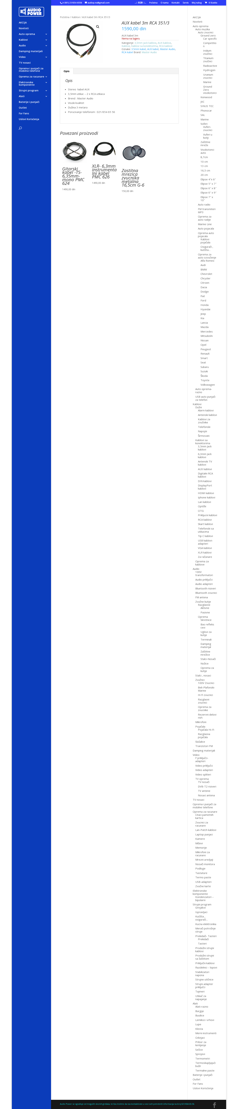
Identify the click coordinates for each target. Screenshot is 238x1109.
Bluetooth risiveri (205, 588)
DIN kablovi (205, 481)
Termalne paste (204, 1070)
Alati (22, 96)
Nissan (205, 340)
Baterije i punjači (29, 102)
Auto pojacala (206, 228)
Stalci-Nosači (208, 659)
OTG (201, 510)
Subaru (205, 367)
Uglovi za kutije (206, 633)
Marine (207, 82)
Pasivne (205, 612)
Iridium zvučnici (207, 52)
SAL (203, 115)
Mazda (205, 327)
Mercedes (207, 331)
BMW (204, 269)
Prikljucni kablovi (207, 515)
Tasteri (202, 943)
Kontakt (176, 3)
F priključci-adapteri (201, 759)
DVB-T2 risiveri (207, 786)
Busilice (199, 1015)
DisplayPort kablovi (205, 487)
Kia (202, 318)
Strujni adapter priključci (204, 985)
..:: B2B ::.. (140, 3)
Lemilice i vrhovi (204, 1020)
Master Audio (167, 49)
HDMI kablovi (206, 493)
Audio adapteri (204, 584)
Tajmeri (200, 991)
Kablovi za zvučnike (204, 420)
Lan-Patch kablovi (205, 830)
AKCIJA (23, 22)
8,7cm (204, 157)
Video (22, 57)
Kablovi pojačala (205, 240)
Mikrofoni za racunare (202, 853)
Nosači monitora (205, 864)
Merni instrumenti (205, 1033)
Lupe (198, 1024)
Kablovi (23, 40)
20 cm (204, 174)
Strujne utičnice (204, 979)
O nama (164, 3)
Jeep (203, 313)
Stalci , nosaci (203, 675)
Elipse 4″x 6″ (208, 179)
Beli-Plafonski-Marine (206, 689)
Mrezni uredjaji (204, 859)
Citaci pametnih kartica (204, 816)
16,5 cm (205, 170)
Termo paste (203, 877)
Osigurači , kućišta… (207, 248)
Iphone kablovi (206, 497)
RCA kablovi (165, 46)
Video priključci (204, 765)
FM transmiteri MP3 (207, 210)
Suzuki (204, 371)
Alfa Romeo (207, 260)
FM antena (201, 597)
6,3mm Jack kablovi (205, 455)
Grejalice (200, 907)
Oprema (203, 616)
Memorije (201, 847)
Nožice (205, 663)
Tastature (201, 873)
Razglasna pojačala (204, 735)
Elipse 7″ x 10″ (207, 198)
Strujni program (29, 90)
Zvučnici (200, 679)
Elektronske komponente (26, 83)
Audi (203, 265)
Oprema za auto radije (204, 218)
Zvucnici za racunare (201, 824)
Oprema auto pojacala (206, 234)
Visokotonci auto (207, 151)
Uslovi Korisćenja (29, 119)
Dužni (198, 407)
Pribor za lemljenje (200, 1043)
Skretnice (206, 620)
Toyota (205, 380)
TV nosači (203, 782)
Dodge (205, 291)
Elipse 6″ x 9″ (208, 192)
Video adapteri (204, 770)
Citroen (205, 282)
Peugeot (206, 349)
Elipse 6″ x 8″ (208, 188)
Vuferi (204, 123)
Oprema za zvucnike (204, 708)
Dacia (204, 287)
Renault (205, 353)
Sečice (199, 1049)
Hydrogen (209, 70)
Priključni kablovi (204, 963)
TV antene (204, 790)
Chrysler (205, 278)
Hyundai (205, 309)
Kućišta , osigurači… (201, 918)
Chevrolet (206, 274)
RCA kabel (127, 52)
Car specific (210, 38)
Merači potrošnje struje (205, 930)
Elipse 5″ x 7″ (208, 183)
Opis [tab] (67, 71)
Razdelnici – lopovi (206, 967)
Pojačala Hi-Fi (206, 729)
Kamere (200, 838)
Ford (203, 300)
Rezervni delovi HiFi (207, 716)
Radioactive (210, 65)
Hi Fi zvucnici (205, 695)
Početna (153, 3)
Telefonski (204, 427)
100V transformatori (204, 573)
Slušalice (200, 741)
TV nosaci (25, 62)
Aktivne (205, 608)
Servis (186, 3)
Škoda (204, 375)
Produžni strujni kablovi (204, 949)
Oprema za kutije (207, 669)
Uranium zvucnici (208, 76)
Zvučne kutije (203, 601)
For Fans (24, 113)
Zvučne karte (203, 886)
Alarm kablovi (206, 410)
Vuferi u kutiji (207, 136)
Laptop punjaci (204, 834)
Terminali (206, 639)
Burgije (199, 1011)
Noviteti (24, 28)
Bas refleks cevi (207, 626)
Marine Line (205, 224)
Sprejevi (200, 1054)
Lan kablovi (204, 502)
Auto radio (204, 204)
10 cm (204, 161)
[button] (98, 27)
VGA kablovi (205, 548)
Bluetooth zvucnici (206, 592)
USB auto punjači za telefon (205, 398)
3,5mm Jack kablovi (145, 42)
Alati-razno (201, 1006)
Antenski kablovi (207, 415)
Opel (203, 344)
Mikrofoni (200, 722)
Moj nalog (197, 3)
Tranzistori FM (204, 746)
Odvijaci (200, 1037)
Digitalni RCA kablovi (205, 475)
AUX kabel (153, 49)
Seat (203, 362)
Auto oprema (27, 34)
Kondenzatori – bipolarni (204, 898)
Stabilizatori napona (202, 973)
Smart (204, 358)
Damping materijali (31, 51)
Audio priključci (204, 579)
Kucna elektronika (205, 924)
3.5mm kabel (138, 49)
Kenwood (206, 97)
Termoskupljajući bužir (205, 1064)
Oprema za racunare (31, 76)
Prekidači (203, 939)
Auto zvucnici (205, 32)
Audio (22, 45)
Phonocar (206, 110)
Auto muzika (202, 29)
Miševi (199, 843)
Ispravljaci (201, 912)
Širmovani (203, 435)
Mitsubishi (207, 336)
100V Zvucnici (206, 683)
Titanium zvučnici (208, 59)
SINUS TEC (207, 106)
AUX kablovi (164, 42)
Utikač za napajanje (201, 997)
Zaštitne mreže (205, 143)
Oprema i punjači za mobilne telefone (31, 69)
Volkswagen (208, 384)
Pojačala (200, 726)
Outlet (23, 107)
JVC (202, 101)
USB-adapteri (203, 882)
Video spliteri (203, 774)
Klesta (199, 1028)
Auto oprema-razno (203, 390)
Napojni (202, 431)
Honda (205, 305)
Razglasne (204, 604)
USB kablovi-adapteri (205, 542)
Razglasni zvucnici (203, 701)
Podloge (200, 868)
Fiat (203, 296)
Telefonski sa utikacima (206, 530)
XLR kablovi (205, 552)
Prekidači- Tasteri (206, 936)
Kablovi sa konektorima (144, 46)
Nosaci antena (206, 795)
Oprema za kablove (202, 563)
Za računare (205, 556)
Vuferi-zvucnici (207, 128)
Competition (209, 44)
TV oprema (202, 779)
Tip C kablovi (205, 536)
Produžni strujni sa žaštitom (204, 957)
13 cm (204, 166)
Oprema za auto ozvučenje (207, 256)
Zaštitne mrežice (205, 653)
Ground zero (208, 35)
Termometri (202, 1058)
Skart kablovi (205, 524)
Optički (202, 506)
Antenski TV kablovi (205, 463)
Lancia (204, 322)
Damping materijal (206, 645)
